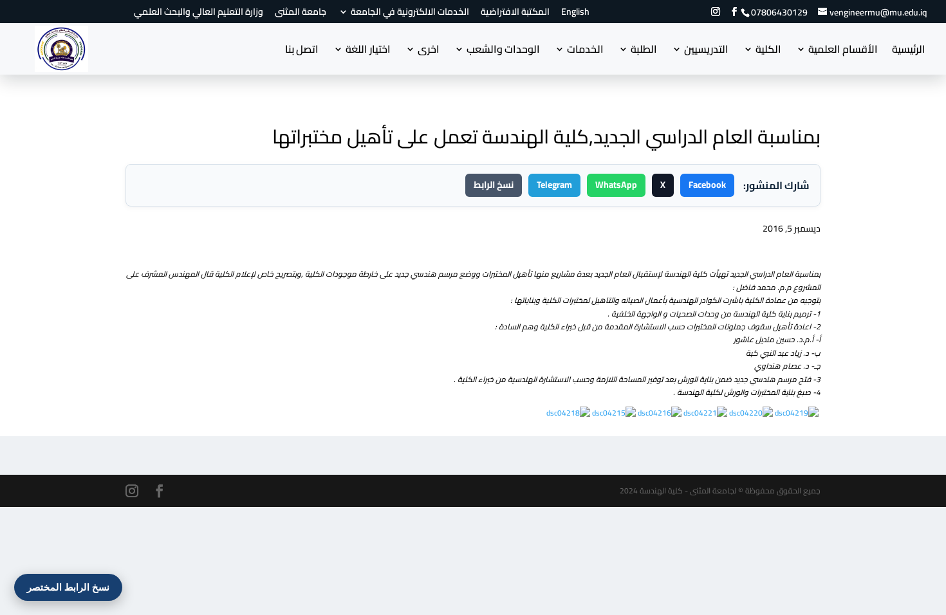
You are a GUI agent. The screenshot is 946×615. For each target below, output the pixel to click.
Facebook (707, 184)
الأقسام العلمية (843, 51)
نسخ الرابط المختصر (68, 587)
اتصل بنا (302, 51)
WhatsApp (616, 184)
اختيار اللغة (368, 51)
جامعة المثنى (300, 13)
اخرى (429, 51)
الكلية (768, 51)
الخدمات (585, 51)
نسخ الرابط (494, 184)
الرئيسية (908, 51)
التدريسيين (706, 51)
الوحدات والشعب (503, 51)
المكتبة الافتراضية (515, 13)
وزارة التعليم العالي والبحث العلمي (198, 13)
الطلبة (644, 51)
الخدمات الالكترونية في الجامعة (410, 13)
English (575, 13)
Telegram (554, 184)
